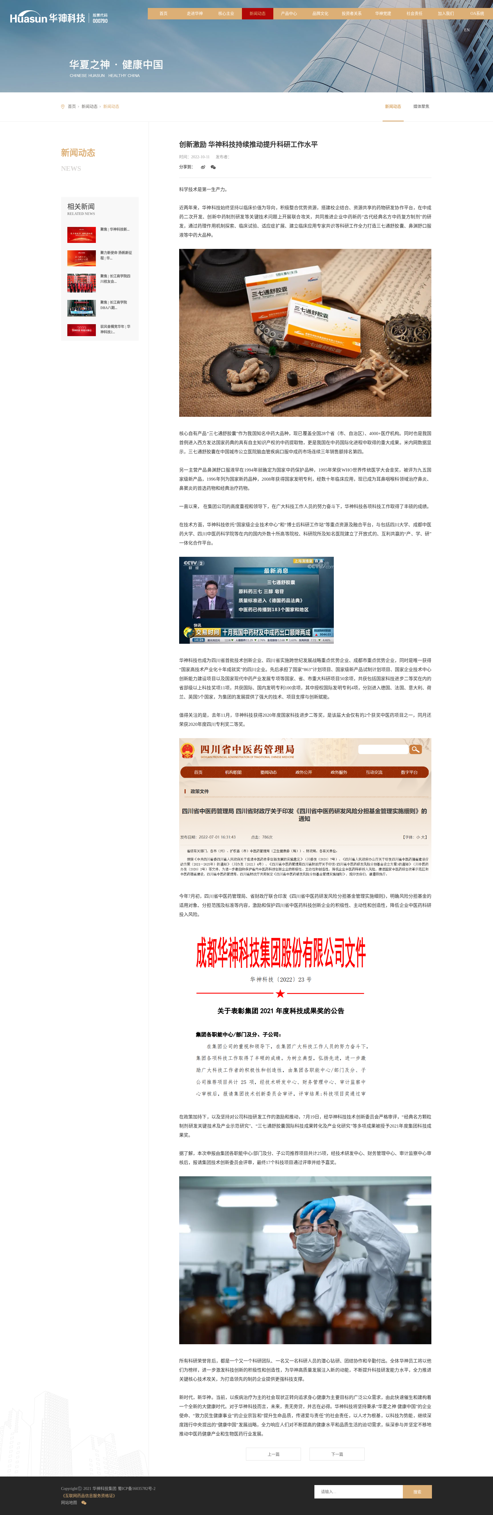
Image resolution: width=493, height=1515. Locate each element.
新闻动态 (258, 13)
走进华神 (195, 13)
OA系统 (477, 13)
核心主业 (226, 13)
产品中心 (289, 13)
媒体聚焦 (421, 106)
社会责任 (415, 13)
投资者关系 (352, 13)
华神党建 (383, 13)
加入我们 (446, 13)
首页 (163, 13)
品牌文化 (320, 13)
